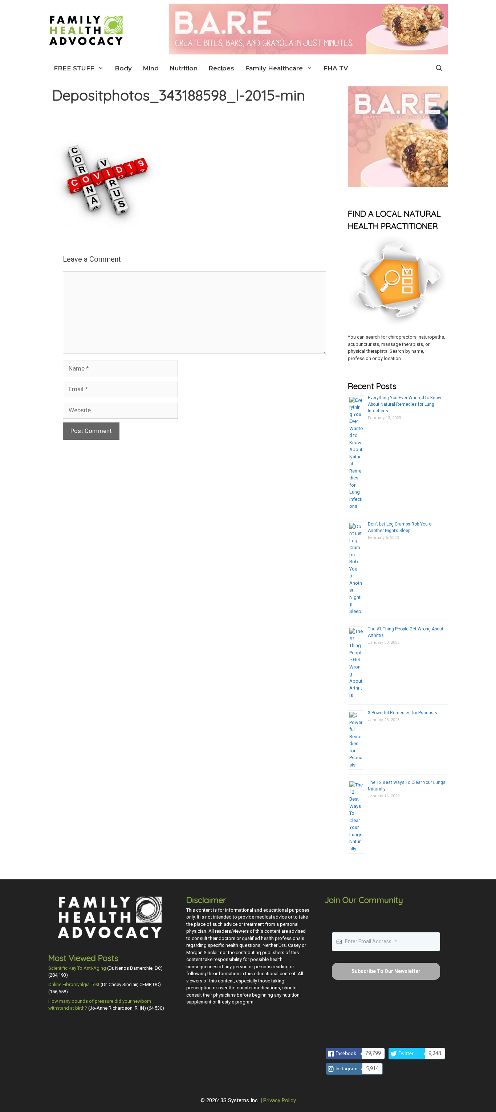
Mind (151, 68)
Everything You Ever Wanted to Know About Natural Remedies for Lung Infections (404, 404)
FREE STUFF (74, 68)
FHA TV (336, 68)
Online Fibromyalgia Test (73, 984)
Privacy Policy (279, 1100)
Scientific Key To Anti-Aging (77, 968)
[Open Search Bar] (439, 68)
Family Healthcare (274, 68)
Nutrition (184, 68)
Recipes (221, 68)
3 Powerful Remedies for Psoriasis (402, 712)
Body (123, 68)
